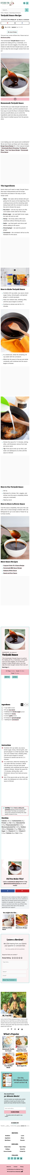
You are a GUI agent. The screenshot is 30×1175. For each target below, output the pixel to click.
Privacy (21, 1166)
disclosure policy (5, 37)
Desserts (22, 1140)
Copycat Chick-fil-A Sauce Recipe (13, 565)
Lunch (22, 1135)
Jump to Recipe (13, 32)
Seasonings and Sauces (15, 12)
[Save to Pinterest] (8, 23)
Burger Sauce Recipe (7, 146)
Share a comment (24, 19)
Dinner (22, 1138)
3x (27, 704)
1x (21, 704)
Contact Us (22, 1151)
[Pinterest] (11, 1029)
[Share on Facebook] (22, 23)
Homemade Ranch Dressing (10, 148)
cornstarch (15, 719)
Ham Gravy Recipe (21, 928)
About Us (22, 1149)
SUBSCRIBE (15, 1112)
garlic (11, 715)
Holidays (7, 1149)
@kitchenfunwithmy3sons (12, 883)
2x (24, 704)
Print (7, 677)
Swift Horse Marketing (15, 1171)
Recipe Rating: (6, 958)
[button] (24, 3)
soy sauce (12, 710)
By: (6, 27)
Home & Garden (7, 1151)
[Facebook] (8, 1029)
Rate (15, 677)
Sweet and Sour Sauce (10, 573)
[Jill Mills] (2, 27)
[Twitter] (18, 1029)
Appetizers (7, 1138)
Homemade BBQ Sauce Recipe (12, 568)
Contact (15, 1166)
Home (2, 12)
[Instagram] (15, 1029)
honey (14, 714)
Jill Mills (9, 27)
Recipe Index (7, 1146)
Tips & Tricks (22, 1146)
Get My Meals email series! (20, 1080)
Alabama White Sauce (10, 570)
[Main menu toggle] (27, 3)
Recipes (6, 12)
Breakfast (7, 1135)
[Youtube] (22, 1029)
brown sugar (17, 711)
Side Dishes (7, 1140)
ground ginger (16, 717)
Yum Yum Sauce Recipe (12, 150)
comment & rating (13, 881)
